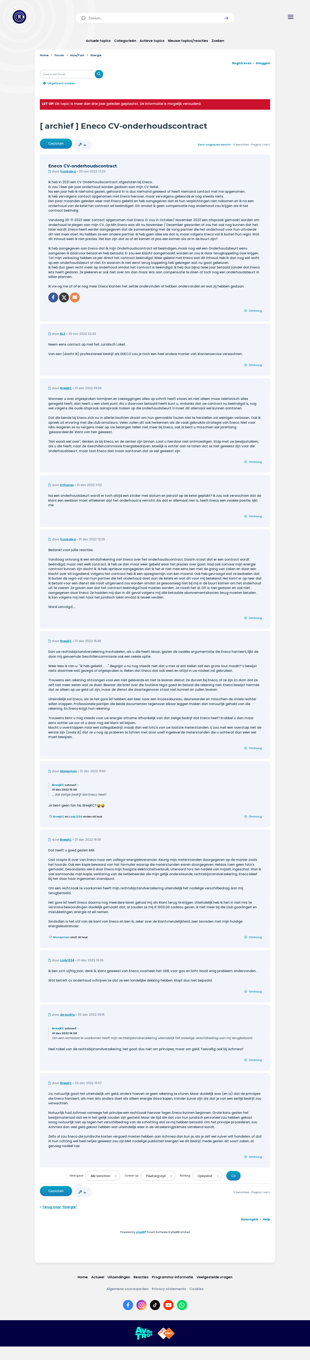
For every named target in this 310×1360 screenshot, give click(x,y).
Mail (75, 297)
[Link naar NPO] (166, 1333)
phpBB (140, 1232)
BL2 (62, 334)
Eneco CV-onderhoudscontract (82, 165)
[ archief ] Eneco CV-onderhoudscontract (123, 126)
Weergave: (77, 1175)
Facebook (53, 297)
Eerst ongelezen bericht (214, 145)
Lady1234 (75, 816)
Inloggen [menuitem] (263, 63)
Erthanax (67, 485)
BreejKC (66, 388)
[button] (226, 18)
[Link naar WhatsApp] (182, 1305)
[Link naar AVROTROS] (143, 1333)
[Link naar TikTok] (155, 1305)
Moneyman (68, 771)
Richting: (185, 1175)
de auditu (67, 1015)
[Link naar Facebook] (128, 1305)
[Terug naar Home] (19, 17)
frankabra (68, 172)
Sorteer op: (132, 1175)
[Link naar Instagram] (141, 1305)
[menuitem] (249, 1219)
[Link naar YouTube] (168, 1305)
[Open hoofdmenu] (290, 17)
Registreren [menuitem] (242, 63)
